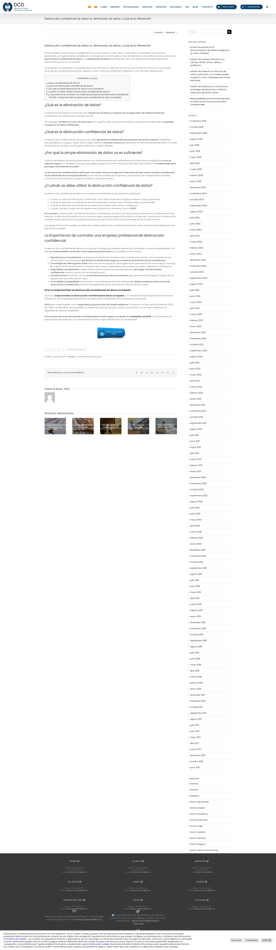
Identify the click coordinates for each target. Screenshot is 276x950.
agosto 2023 (196, 284)
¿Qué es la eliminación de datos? (63, 83)
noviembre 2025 (198, 121)
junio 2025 (195, 151)
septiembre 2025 (198, 133)
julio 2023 (194, 290)
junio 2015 (195, 767)
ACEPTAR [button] (266, 940)
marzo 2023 (196, 314)
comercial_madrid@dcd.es (76, 872)
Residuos (194, 795)
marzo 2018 (196, 676)
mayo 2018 (195, 664)
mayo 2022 (195, 374)
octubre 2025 (197, 127)
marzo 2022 (196, 386)
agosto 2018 (196, 646)
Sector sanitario (198, 838)
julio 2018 (194, 652)
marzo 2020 (196, 531)
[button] (267, 7)
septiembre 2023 (198, 278)
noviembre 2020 (198, 483)
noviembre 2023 (198, 266)
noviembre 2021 (198, 411)
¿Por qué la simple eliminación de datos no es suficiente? (75, 88)
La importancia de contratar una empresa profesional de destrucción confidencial (87, 94)
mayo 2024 (196, 229)
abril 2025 (195, 163)
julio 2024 (195, 217)
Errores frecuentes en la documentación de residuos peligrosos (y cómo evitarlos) (209, 50)
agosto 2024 (196, 211)
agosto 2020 (196, 501)
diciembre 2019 (197, 550)
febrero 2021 (196, 465)
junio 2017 (195, 731)
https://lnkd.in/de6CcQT (89, 919)
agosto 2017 (196, 719)
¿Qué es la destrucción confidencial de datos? (69, 86)
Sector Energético (199, 813)
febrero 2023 (196, 320)
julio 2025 (194, 145)
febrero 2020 (196, 537)
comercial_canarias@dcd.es (204, 890)
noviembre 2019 (198, 556)
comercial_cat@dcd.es (204, 872)
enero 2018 (195, 688)
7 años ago (138, 923)
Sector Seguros (197, 844)
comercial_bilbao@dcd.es (140, 890)
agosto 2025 (196, 139)
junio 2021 (195, 441)
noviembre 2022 (198, 338)
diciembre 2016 (197, 755)
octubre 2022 (197, 344)
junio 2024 (195, 223)
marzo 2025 (196, 169)
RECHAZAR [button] (236, 940)
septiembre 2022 (198, 350)
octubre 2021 (196, 417)
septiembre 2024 (198, 205)
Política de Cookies (17, 938)
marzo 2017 (196, 749)
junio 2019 (195, 586)
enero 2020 (196, 543)
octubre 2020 (197, 489)
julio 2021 (194, 435)
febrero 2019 (196, 610)
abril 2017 (194, 743)
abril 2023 (195, 308)
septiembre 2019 (198, 568)
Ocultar (93, 78)
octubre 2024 (197, 199)
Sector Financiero (199, 820)
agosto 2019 (196, 574)
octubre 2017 (196, 707)
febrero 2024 (196, 247)
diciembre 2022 (198, 332)
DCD (49, 356)
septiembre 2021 (198, 423)
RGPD (133, 208)
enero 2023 (195, 326)
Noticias (194, 789)
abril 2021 (194, 453)
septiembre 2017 (198, 713)
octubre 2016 (196, 761)
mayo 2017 (195, 737)
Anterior (159, 32)
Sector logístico (198, 832)
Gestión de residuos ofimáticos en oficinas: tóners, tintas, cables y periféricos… (207, 62)
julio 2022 (194, 362)
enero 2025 (195, 181)
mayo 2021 (195, 447)
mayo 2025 (195, 157)
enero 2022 (195, 398)
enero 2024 (196, 253)
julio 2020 (195, 507)
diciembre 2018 (197, 622)
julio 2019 (194, 580)
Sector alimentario (199, 801)
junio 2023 (195, 296)
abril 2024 (195, 235)
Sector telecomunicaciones (204, 850)
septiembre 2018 (198, 640)
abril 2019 (194, 598)
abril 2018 (194, 670)
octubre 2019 (196, 562)
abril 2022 (195, 380)
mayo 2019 (195, 592)
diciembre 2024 (198, 187)
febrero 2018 (196, 682)
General (71, 356)
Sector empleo (197, 807)
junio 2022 (195, 368)
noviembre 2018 (198, 628)
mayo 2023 (195, 302)
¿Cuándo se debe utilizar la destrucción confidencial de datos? (78, 91)
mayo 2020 (196, 519)
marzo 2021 (195, 459)
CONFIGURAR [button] (251, 940)
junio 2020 (195, 513)
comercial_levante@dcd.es (140, 872)
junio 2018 (195, 658)
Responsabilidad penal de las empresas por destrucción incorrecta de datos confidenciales (210, 101)
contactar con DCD (140, 316)
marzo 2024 (196, 241)
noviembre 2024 (198, 193)
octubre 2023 (197, 272)
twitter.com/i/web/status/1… (146, 920)
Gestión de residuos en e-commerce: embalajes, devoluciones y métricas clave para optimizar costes (209, 89)
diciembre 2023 (198, 260)
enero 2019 (195, 616)
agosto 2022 (196, 356)
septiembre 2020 (198, 495)
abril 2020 (195, 525)
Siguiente (170, 32)
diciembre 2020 (198, 477)
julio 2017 (194, 725)
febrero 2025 (196, 175)
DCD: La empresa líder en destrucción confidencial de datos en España (85, 97)
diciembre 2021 (197, 405)
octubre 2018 (196, 634)
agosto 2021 (196, 429)
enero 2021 (195, 471)
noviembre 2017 (198, 701)
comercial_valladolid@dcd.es (77, 890)
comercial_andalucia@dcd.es (140, 909)
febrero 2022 (196, 392)
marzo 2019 (196, 604)
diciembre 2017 (197, 695)
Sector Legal (196, 826)
